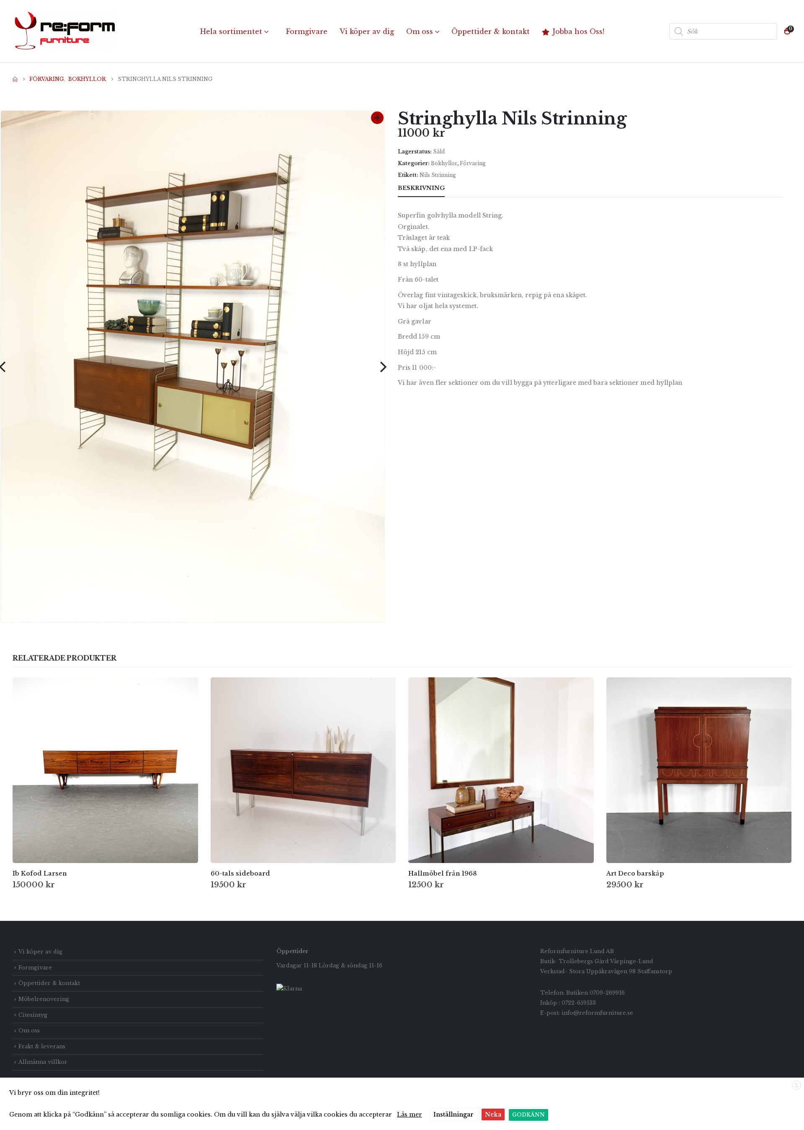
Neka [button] (493, 1114)
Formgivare (306, 31)
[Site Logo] (65, 31)
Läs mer (409, 1114)
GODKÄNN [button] (528, 1115)
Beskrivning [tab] (421, 188)
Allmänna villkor (42, 1062)
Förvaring (473, 163)
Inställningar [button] (453, 1114)
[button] (383, 366)
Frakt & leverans (41, 1046)
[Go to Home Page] (15, 79)
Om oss (419, 31)
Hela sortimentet (231, 31)
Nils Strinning (438, 175)
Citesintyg (32, 1015)
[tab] (460, 188)
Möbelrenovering (43, 999)
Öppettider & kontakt (490, 31)
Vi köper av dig (367, 31)
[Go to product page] (105, 770)
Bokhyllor (444, 163)
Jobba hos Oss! (578, 31)
